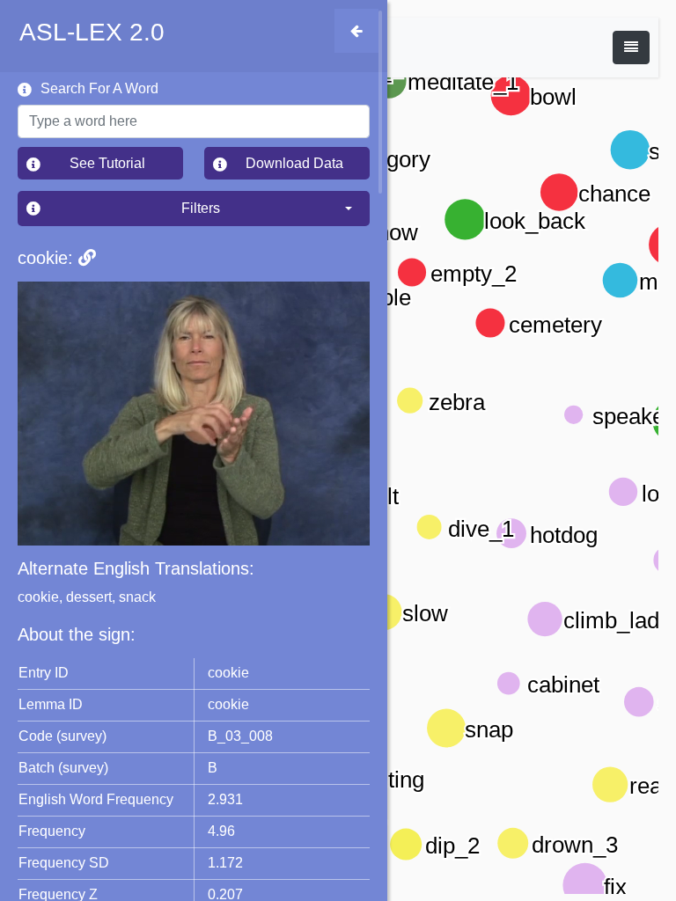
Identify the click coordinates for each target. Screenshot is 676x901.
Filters (275, 208)
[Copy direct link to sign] (87, 258)
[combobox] (194, 121)
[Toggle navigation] (631, 47)
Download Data (308, 163)
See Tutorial (126, 163)
